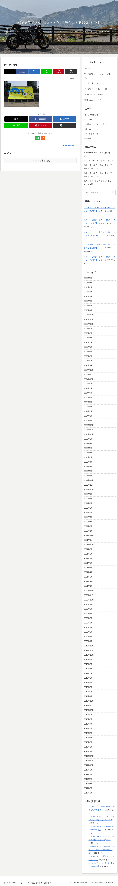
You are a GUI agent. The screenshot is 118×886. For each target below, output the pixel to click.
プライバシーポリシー (93, 94)
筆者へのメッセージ (92, 100)
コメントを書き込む (40, 160)
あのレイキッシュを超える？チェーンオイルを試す (99, 182)
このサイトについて (92, 83)
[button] (71, 71)
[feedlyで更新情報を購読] (37, 138)
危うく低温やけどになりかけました (98, 160)
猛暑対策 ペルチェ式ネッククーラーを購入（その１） (99, 174)
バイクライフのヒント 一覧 (95, 89)
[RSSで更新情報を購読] (43, 138)
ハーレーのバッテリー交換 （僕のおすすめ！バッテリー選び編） (101, 849)
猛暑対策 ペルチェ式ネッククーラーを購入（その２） (99, 166)
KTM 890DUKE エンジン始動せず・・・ (97, 154)
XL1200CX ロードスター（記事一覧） (98, 76)
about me (88, 69)
